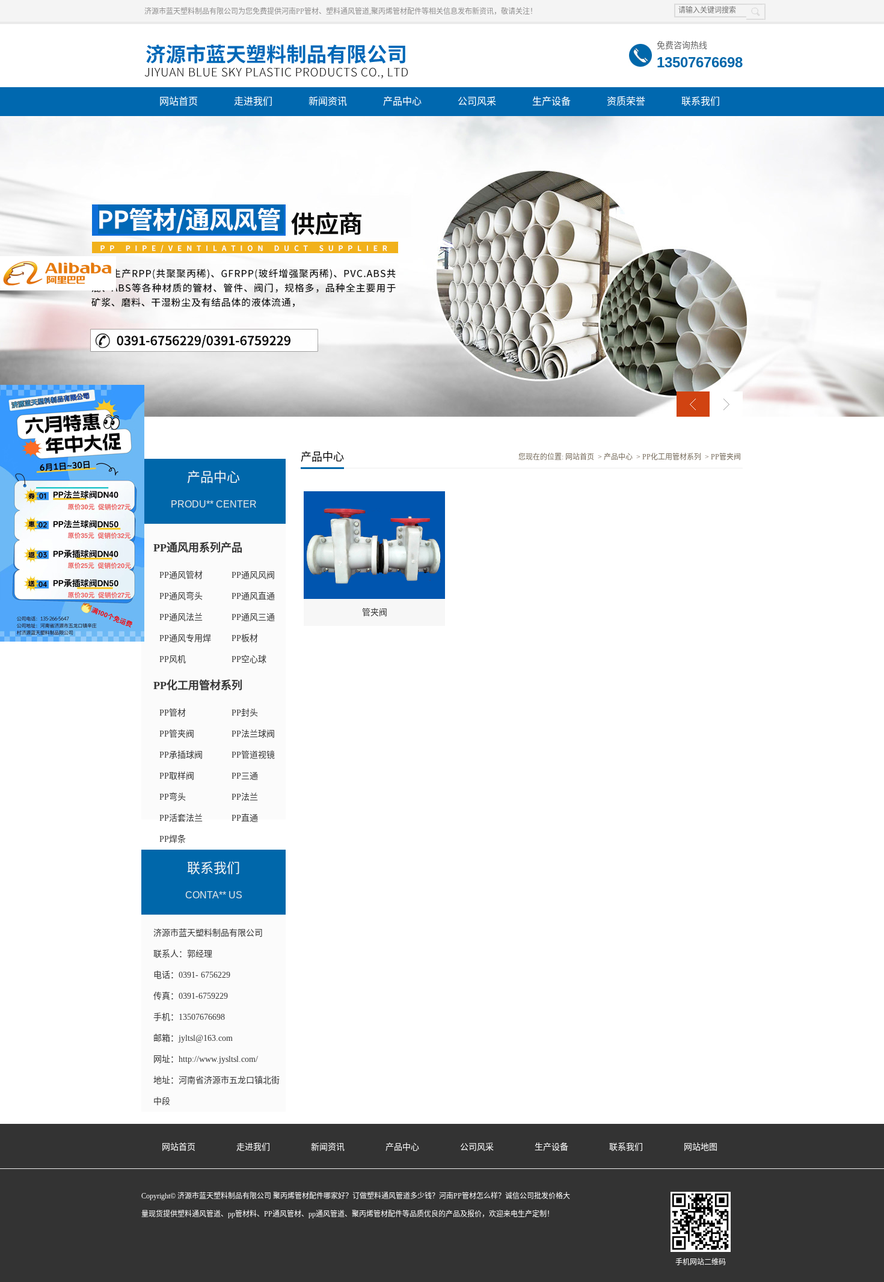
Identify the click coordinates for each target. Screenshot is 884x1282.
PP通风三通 (253, 617)
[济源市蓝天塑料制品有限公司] (277, 42)
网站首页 (178, 101)
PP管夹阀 (176, 733)
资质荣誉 (626, 101)
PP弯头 (172, 797)
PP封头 (245, 712)
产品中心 (402, 101)
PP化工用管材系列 (197, 685)
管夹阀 (374, 612)
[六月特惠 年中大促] (72, 390)
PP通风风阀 (253, 575)
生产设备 (551, 101)
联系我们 (700, 101)
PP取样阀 (176, 776)
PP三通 (245, 776)
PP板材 (245, 638)
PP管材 (172, 712)
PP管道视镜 (253, 754)
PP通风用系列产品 (197, 548)
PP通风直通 (253, 596)
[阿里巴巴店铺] (58, 261)
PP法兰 (245, 797)
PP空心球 (249, 659)
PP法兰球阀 (253, 733)
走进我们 (253, 101)
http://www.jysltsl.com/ (218, 1059)
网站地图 (700, 1147)
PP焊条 (172, 839)
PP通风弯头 (181, 596)
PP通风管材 (181, 575)
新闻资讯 (327, 101)
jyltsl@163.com (206, 1038)
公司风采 (477, 101)
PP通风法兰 (181, 617)
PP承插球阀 (181, 754)
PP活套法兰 (181, 818)
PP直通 (245, 818)
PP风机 (172, 659)
